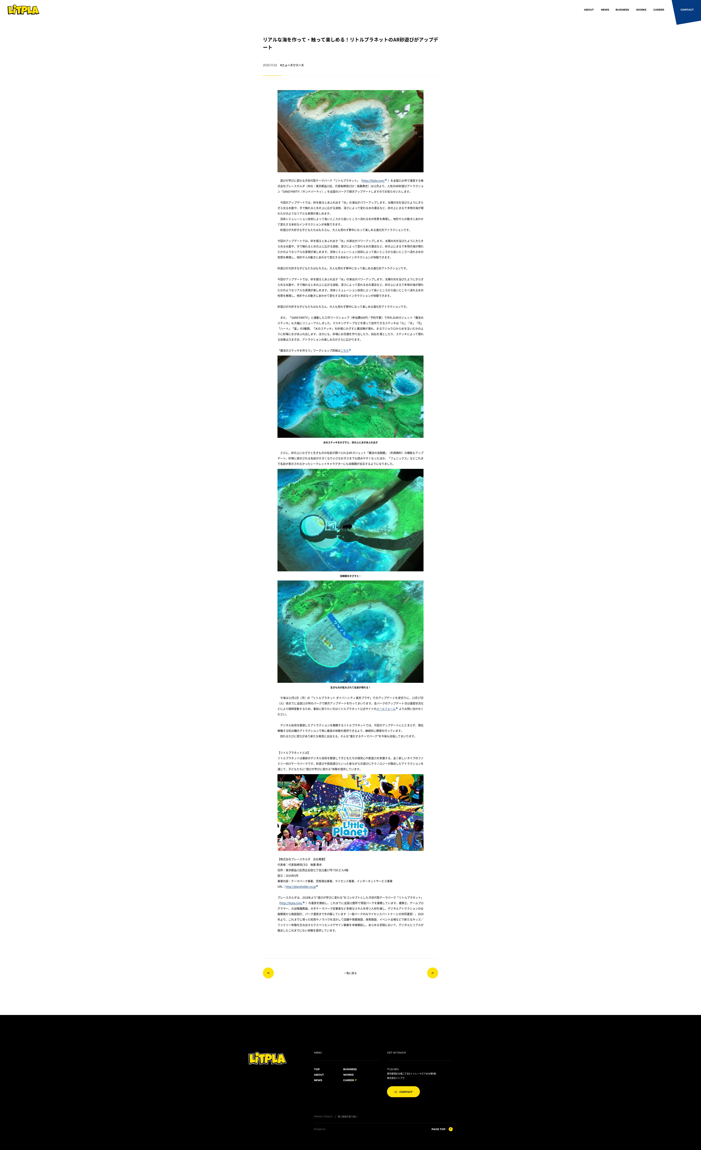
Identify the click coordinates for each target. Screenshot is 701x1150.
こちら (344, 350)
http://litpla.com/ (373, 180)
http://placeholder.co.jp (301, 886)
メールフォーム (386, 709)
